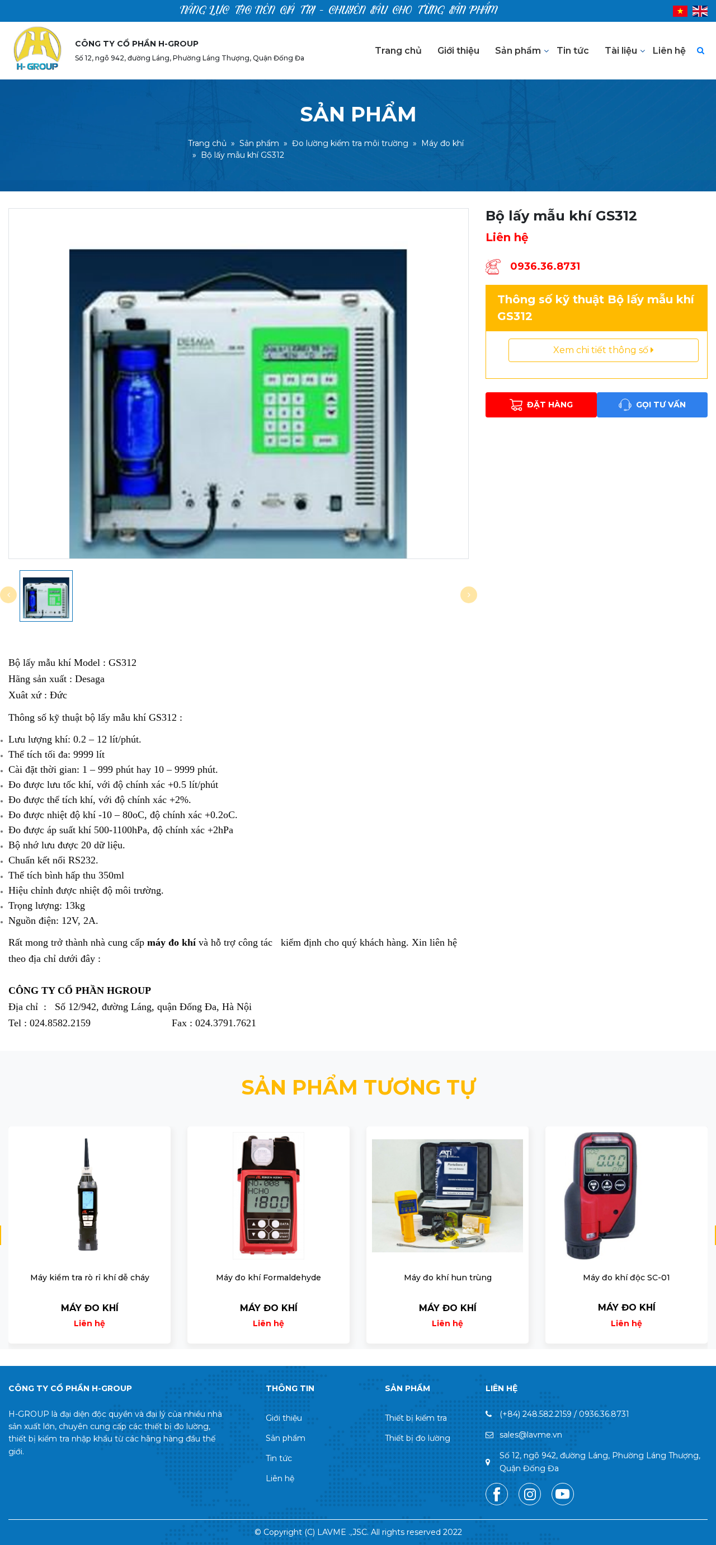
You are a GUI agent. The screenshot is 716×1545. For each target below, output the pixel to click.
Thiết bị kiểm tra (416, 1418)
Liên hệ (669, 50)
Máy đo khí (442, 144)
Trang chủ (398, 50)
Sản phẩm (518, 50)
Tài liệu (621, 50)
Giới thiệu (458, 50)
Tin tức (573, 50)
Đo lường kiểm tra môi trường (350, 144)
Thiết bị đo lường (417, 1438)
